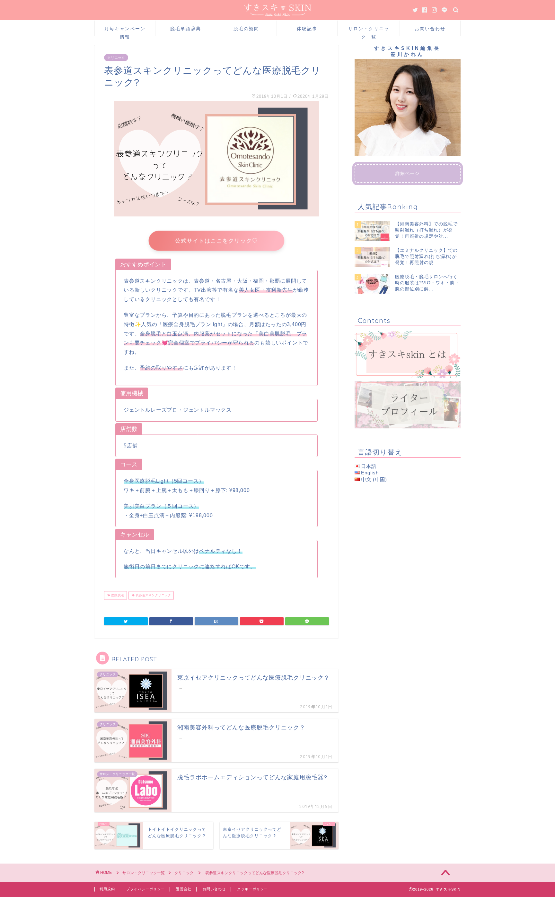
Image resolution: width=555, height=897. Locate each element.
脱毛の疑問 (246, 29)
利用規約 (107, 889)
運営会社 (183, 889)
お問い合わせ (430, 29)
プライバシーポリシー (145, 889)
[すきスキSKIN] (277, 14)
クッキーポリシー (252, 889)
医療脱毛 (117, 595)
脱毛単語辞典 (185, 29)
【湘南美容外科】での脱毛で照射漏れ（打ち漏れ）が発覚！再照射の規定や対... (426, 230)
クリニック (116, 57)
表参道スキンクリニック (153, 595)
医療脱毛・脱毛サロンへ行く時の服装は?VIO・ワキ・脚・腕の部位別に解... (427, 283)
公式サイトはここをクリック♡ (216, 240)
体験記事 (307, 29)
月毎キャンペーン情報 (124, 31)
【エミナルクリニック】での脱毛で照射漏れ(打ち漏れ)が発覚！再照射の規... (426, 256)
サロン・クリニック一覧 (368, 31)
